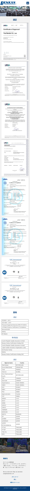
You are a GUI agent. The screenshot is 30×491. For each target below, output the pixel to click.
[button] (27, 3)
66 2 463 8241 (19, 471)
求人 (15, 479)
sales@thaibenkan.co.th (8, 473)
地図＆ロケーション (15, 482)
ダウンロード (15, 476)
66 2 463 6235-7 (9, 471)
